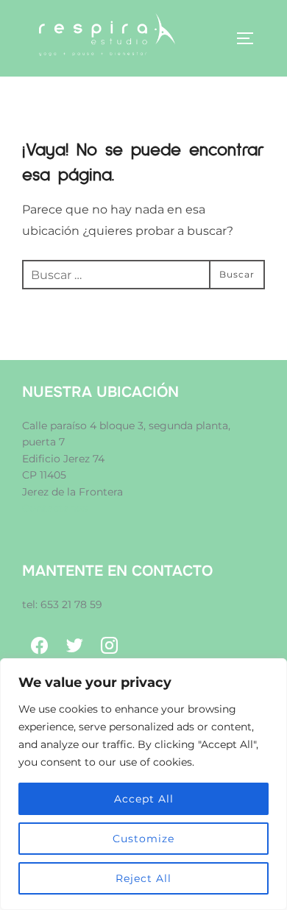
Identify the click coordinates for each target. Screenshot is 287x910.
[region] (143, 784)
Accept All (144, 798)
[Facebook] (39, 645)
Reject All (143, 878)
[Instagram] (109, 645)
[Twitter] (75, 645)
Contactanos (55, 508)
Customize (143, 838)
